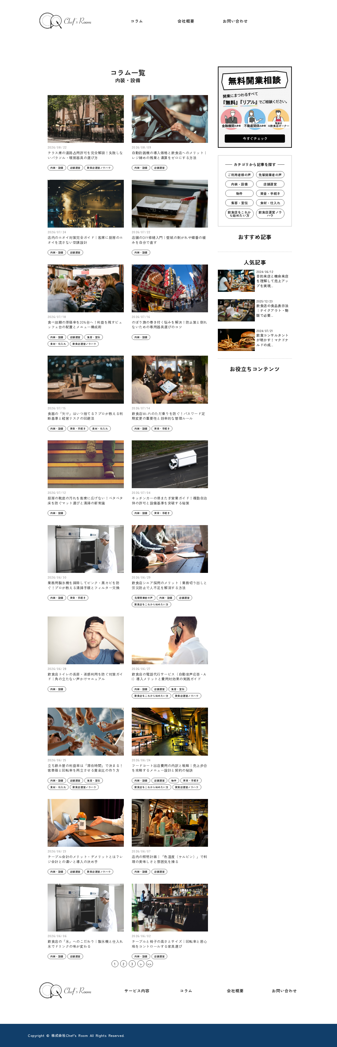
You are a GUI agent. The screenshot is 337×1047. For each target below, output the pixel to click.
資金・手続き (78, 428)
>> (149, 963)
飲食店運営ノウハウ (99, 167)
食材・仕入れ (58, 344)
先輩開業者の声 (143, 597)
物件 (173, 780)
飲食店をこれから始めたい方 (151, 604)
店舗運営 (75, 167)
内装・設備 (56, 167)
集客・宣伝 (93, 337)
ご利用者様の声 (239, 174)
